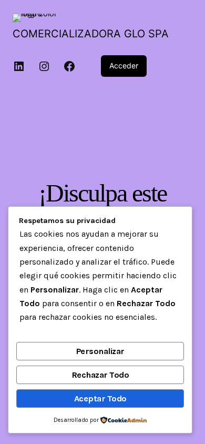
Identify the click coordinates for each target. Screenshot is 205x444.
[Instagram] (44, 66)
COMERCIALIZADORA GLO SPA (91, 33)
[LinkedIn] (19, 66)
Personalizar (100, 351)
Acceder (123, 65)
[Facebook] (69, 66)
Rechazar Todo (100, 375)
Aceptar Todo (100, 398)
